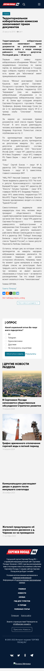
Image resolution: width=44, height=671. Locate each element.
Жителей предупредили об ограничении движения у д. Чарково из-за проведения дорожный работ (18, 531)
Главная (22, 589)
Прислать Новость (22, 629)
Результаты (30, 354)
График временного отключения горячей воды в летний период (21, 445)
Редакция (15, 616)
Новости (22, 593)
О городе (22, 605)
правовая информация (22, 578)
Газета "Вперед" (9, 288)
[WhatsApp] (14, 293)
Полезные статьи (22, 609)
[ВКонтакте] (3, 293)
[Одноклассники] (7, 293)
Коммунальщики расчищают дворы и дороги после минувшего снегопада (19, 486)
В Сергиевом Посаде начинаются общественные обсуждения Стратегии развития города (21, 404)
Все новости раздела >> (28, 303)
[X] (10, 293)
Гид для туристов (22, 601)
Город (6, 14)
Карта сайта (26, 616)
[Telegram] (17, 293)
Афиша (22, 597)
